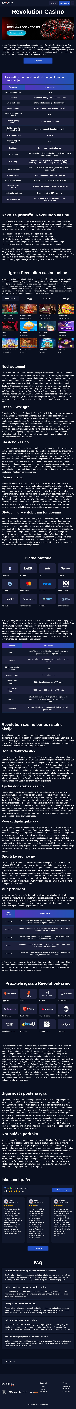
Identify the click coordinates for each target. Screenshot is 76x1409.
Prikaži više (38, 1248)
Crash (45, 298)
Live (27, 298)
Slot (64, 298)
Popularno (9, 298)
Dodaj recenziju (62, 1190)
